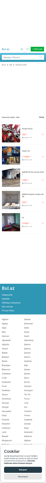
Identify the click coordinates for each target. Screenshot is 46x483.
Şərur (26, 378)
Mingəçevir (7, 440)
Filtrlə (41, 117)
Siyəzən (27, 386)
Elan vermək (7, 306)
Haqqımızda (7, 295)
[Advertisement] (23, 23)
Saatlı (26, 336)
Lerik (4, 432)
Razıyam (23, 470)
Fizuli (4, 386)
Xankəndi (28, 432)
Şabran (27, 344)
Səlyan (27, 369)
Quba (26, 327)
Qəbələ (27, 319)
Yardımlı (28, 411)
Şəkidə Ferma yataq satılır (33, 173)
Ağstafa (5, 344)
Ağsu (4, 327)
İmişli (4, 415)
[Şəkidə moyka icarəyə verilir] (11, 200)
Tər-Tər (27, 394)
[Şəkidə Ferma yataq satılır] (11, 178)
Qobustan (28, 323)
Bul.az (5, 49)
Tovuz (27, 398)
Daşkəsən (6, 382)
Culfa (4, 378)
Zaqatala (28, 419)
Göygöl (5, 407)
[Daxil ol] (21, 51)
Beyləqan (6, 365)
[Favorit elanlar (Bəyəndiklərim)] (26, 51)
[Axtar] (41, 57)
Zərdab (27, 423)
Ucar (26, 403)
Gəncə (5, 394)
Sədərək (28, 361)
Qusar (26, 332)
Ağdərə (27, 440)
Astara (5, 348)
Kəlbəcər (28, 436)
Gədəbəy (6, 390)
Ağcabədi (6, 340)
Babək (5, 353)
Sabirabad (28, 340)
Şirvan (27, 382)
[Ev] (11, 222)
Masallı (5, 436)
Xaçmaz (5, 336)
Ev (23, 218)
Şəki (26, 365)
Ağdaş (5, 323)
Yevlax (27, 415)
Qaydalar (6, 299)
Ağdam (5, 319)
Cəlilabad (6, 373)
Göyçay (5, 403)
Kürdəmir (6, 423)
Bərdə (4, 361)
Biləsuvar (6, 369)
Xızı (25, 407)
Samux (27, 357)
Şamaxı (27, 353)
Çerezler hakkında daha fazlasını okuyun (19, 462)
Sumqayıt (28, 390)
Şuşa (26, 428)
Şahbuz (27, 348)
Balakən (5, 357)
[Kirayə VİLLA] (11, 133)
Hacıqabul (6, 411)
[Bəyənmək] (33, 134)
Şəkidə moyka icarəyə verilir (33, 195)
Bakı (4, 332)
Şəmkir (27, 373)
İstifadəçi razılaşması (11, 303)
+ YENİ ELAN (37, 49)
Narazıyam (23, 476)
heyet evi (26, 151)
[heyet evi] (11, 155)
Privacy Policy (8, 310)
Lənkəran (6, 428)
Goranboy (6, 398)
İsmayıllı (5, 419)
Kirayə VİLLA (27, 129)
